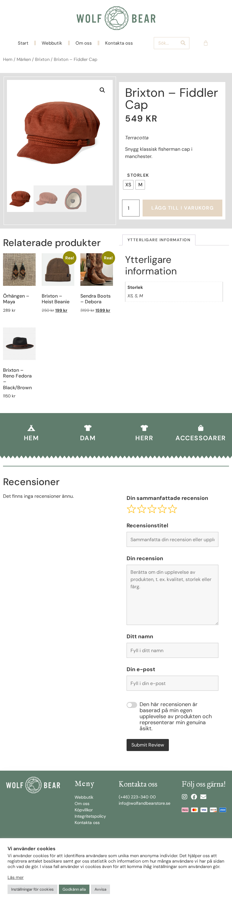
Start (23, 43)
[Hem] (31, 428)
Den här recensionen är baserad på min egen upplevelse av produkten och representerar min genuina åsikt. (176, 716)
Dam (88, 438)
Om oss (84, 43)
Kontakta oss (119, 43)
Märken (24, 59)
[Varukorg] (205, 43)
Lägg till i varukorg (182, 208)
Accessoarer (201, 438)
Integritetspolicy (90, 816)
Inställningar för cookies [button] (32, 889)
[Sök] (183, 43)
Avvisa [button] (100, 889)
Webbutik (52, 43)
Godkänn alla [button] (74, 889)
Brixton (42, 59)
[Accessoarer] (201, 428)
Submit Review (147, 745)
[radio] (128, 184)
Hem (7, 59)
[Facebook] (194, 797)
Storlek (138, 175)
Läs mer (16, 877)
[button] (102, 90)
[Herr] (144, 428)
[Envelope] (203, 797)
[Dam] (88, 428)
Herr (144, 438)
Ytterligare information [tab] (159, 239)
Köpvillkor (84, 810)
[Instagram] (185, 797)
